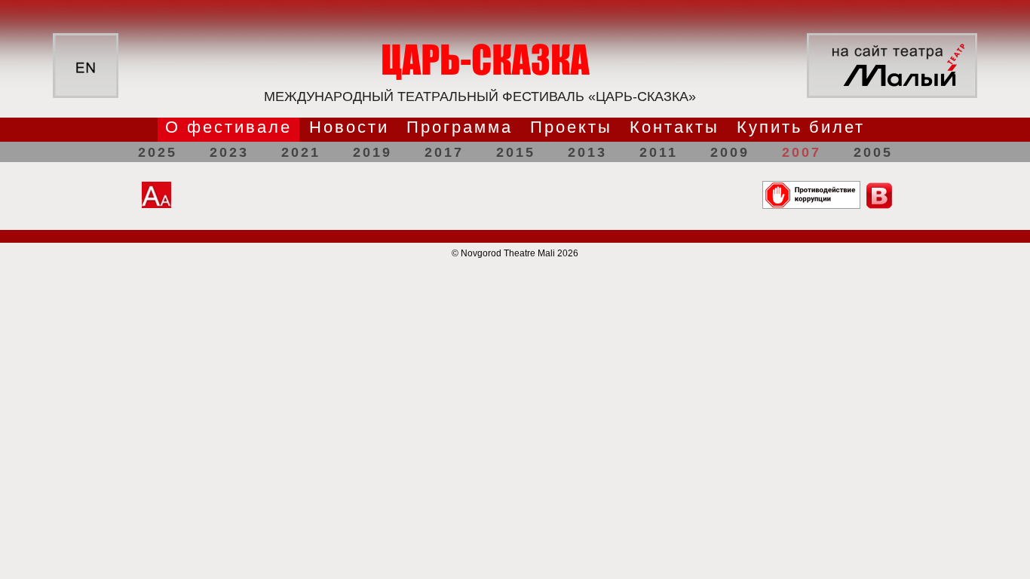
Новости (349, 127)
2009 (730, 152)
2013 (587, 152)
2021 (300, 152)
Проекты (571, 127)
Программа (459, 127)
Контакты (674, 127)
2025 (157, 152)
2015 (515, 152)
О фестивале (228, 127)
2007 (801, 152)
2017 (444, 152)
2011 (658, 152)
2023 (229, 152)
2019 (372, 152)
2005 (873, 152)
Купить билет (801, 127)
